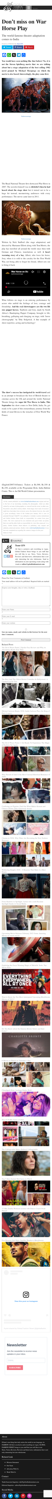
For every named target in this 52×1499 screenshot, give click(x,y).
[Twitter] (5, 556)
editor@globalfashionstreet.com (25, 1485)
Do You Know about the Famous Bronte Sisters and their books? (23, 1029)
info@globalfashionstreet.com (29, 1482)
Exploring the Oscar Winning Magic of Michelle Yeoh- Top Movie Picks (24, 966)
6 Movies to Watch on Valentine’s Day (16, 1060)
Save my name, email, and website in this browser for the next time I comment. (24, 633)
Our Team (10, 1465)
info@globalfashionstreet (37, 528)
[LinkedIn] (17, 1495)
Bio (6, 540)
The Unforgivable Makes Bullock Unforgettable (20, 1149)
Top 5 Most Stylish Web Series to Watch (17, 1179)
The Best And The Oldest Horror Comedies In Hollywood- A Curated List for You (25, 680)
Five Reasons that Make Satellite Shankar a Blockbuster (23, 1240)
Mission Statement (13, 1462)
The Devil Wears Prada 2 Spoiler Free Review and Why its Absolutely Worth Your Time (24, 648)
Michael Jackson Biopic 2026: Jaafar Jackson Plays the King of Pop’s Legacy (26, 712)
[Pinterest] (23, 1495)
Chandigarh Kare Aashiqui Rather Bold (17, 1090)
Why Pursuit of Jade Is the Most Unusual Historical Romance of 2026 (26, 775)
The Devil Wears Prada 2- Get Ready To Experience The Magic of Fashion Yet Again (26, 743)
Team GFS (20, 44)
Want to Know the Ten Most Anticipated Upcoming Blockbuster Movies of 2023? (26, 998)
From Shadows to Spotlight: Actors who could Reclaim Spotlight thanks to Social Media (22, 902)
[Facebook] (8, 556)
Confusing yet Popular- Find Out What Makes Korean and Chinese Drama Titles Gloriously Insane (23, 807)
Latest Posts (17, 540)
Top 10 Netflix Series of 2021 (13, 1119)
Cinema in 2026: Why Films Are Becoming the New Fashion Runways (25, 839)
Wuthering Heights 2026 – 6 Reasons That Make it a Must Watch (24, 871)
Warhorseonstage (26, 116)
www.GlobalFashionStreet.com (30, 501)
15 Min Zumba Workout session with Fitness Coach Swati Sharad (23, 1209)
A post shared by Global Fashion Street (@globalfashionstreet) (28, 1328)
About (4, 1436)
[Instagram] (29, 1495)
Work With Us (11, 1472)
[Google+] (11, 556)
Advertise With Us (13, 1469)
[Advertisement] (26, 150)
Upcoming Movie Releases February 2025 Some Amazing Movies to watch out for (24, 934)
